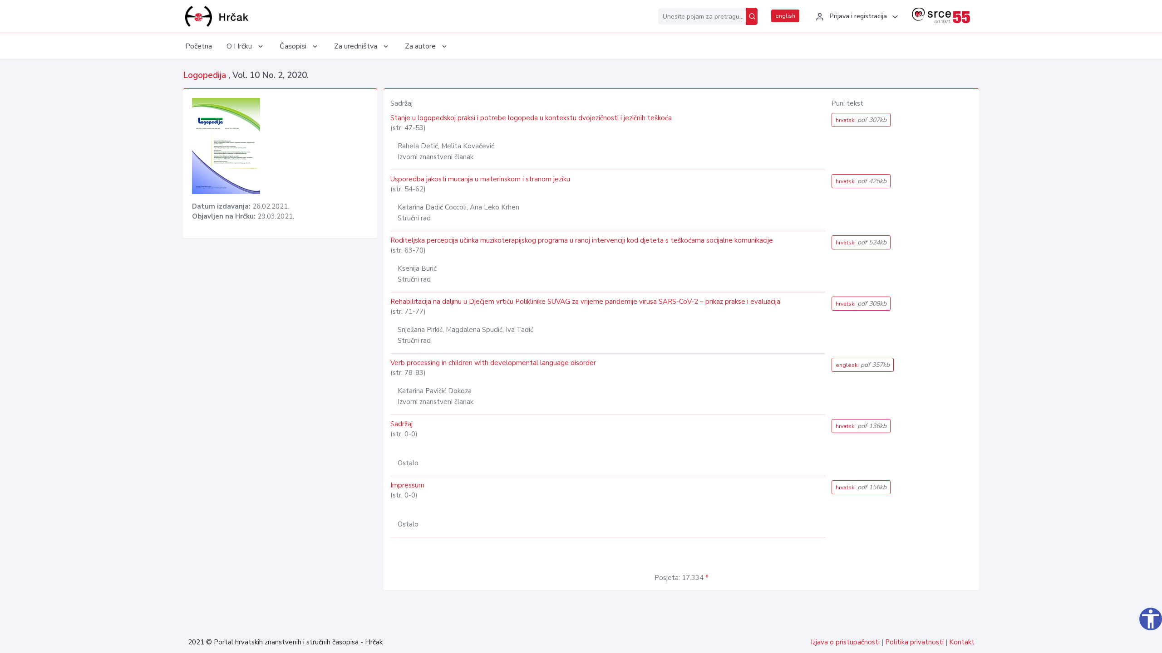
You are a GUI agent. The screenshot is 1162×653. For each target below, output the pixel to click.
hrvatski (861, 120)
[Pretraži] (752, 16)
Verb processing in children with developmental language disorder (493, 362)
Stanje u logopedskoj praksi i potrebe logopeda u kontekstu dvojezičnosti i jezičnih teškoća (531, 117)
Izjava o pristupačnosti (845, 642)
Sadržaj (401, 424)
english (785, 15)
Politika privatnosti (914, 642)
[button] (855, 16)
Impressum (407, 485)
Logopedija (205, 75)
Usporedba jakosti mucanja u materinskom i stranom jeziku (480, 179)
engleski (863, 365)
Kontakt (962, 642)
